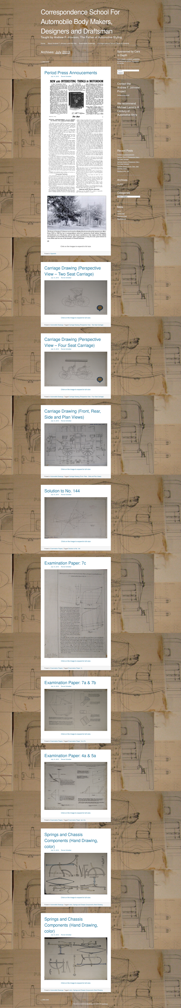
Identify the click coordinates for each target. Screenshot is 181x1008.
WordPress (90, 1004)
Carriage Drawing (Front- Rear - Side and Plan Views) (85, 476)
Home (43, 43)
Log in (119, 211)
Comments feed (122, 216)
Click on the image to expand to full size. (76, 469)
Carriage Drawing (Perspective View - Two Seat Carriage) (86, 325)
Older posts (45, 61)
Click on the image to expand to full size (76, 541)
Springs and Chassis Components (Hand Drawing (88, 905)
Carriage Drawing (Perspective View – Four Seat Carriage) (72, 342)
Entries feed (120, 214)
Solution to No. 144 (62, 490)
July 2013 (120, 184)
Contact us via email (123, 95)
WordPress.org (121, 219)
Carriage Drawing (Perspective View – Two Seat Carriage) (72, 271)
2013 (66, 51)
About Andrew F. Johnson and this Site (62, 43)
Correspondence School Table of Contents (113, 43)
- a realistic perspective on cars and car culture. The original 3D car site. (128, 61)
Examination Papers (56, 548)
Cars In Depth (121, 59)
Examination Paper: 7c (65, 563)
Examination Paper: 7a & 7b (70, 682)
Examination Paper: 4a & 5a (70, 755)
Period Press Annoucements (70, 72)
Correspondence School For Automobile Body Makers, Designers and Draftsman (80, 21)
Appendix (53, 253)
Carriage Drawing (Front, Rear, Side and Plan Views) (72, 414)
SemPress (105, 1004)
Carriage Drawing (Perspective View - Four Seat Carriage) (86, 397)
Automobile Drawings (87, 43)
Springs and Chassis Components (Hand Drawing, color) (71, 840)
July (58, 51)
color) (70, 905)
